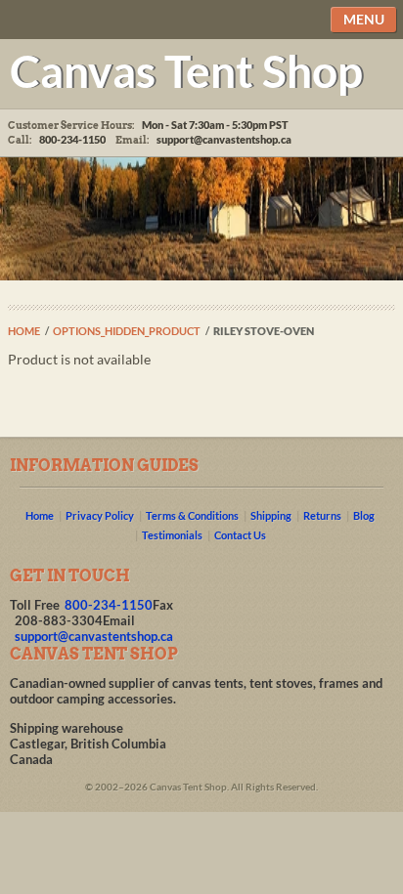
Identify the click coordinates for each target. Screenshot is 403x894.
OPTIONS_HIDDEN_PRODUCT (127, 330)
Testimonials (172, 535)
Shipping (270, 515)
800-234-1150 (109, 605)
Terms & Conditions (192, 515)
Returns (322, 515)
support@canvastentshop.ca (224, 139)
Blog (364, 515)
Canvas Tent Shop (186, 70)
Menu (363, 19)
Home (24, 330)
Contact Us (240, 535)
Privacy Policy (100, 515)
